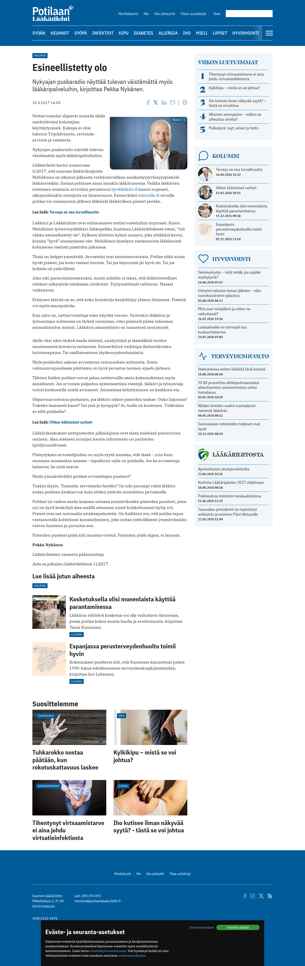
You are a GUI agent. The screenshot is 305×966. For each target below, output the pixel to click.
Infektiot (102, 33)
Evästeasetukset (202, 927)
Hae (216, 13)
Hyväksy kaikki (238, 927)
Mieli (201, 33)
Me (146, 13)
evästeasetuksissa (131, 956)
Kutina (123, 786)
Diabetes (143, 33)
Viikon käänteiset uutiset (71, 422)
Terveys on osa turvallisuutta (74, 212)
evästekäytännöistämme (108, 951)
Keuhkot (60, 33)
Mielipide (40, 55)
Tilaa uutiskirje (193, 13)
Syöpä (80, 33)
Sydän (38, 33)
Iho (187, 33)
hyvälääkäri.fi (124, 189)
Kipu (123, 33)
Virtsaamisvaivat (49, 786)
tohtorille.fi (148, 195)
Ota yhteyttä (164, 13)
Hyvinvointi (245, 33)
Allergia (168, 33)
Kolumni (76, 634)
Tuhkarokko (46, 715)
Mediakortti (128, 13)
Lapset (220, 33)
